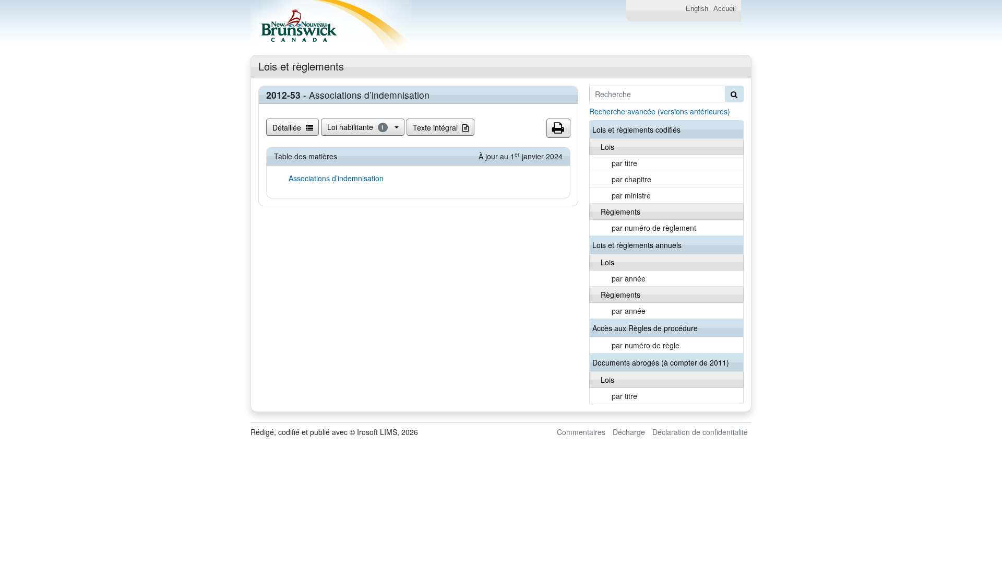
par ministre (631, 195)
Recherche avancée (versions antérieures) (659, 111)
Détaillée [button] (287, 127)
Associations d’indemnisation (336, 178)
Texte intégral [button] (436, 127)
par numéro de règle (645, 345)
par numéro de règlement (654, 227)
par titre (624, 163)
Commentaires (581, 432)
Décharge (629, 432)
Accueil (724, 9)
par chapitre (631, 179)
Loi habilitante (356, 127)
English (697, 9)
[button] (558, 128)
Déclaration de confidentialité (700, 432)
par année (629, 278)
